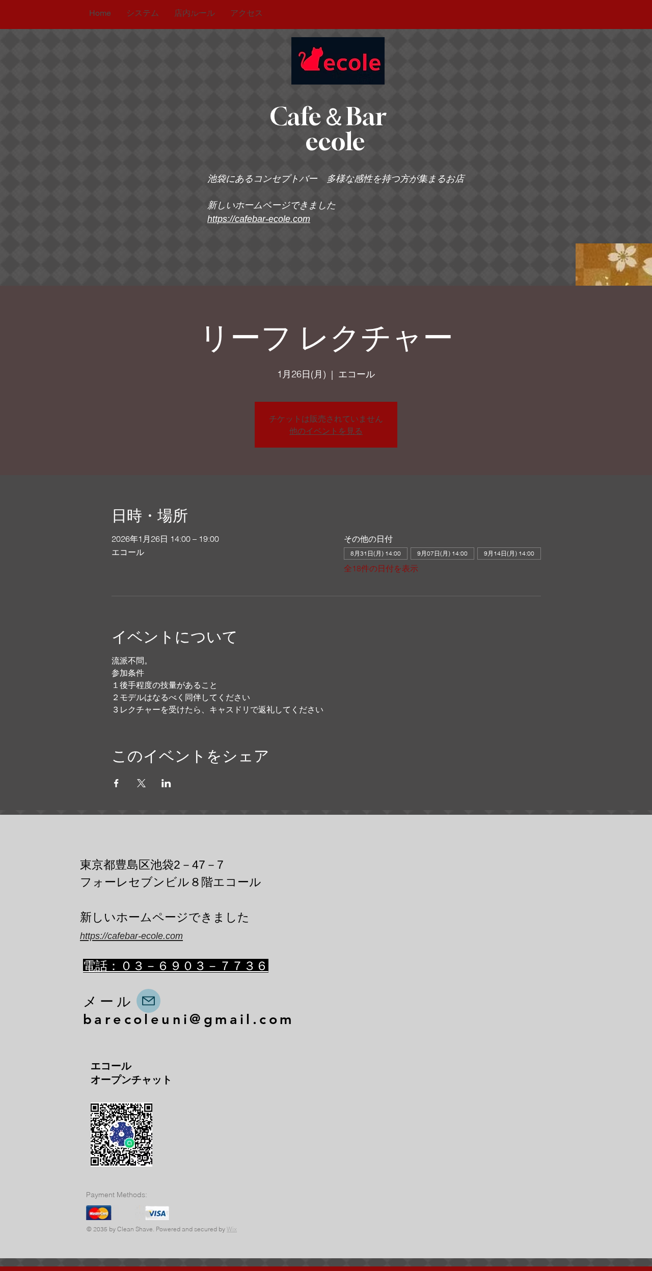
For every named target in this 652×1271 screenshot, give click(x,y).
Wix (232, 1229)
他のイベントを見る (326, 431)
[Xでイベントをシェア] (141, 783)
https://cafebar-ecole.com (258, 219)
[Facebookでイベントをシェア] (116, 783)
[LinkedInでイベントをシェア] (166, 783)
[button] (197, 12)
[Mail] (148, 1001)
